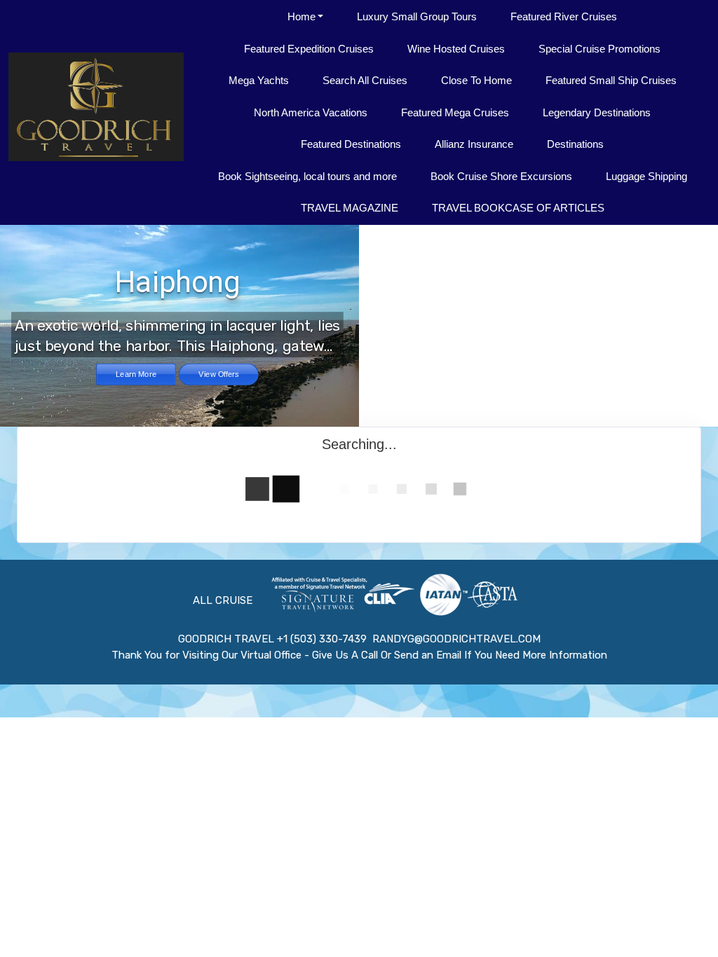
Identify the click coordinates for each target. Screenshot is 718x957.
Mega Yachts (259, 80)
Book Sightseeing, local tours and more (307, 176)
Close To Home (476, 80)
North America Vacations (310, 112)
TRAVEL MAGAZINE (349, 208)
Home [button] (301, 16)
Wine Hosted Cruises (456, 49)
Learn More (136, 373)
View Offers (218, 373)
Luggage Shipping (646, 176)
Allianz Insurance (474, 144)
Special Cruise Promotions (599, 49)
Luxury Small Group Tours (417, 16)
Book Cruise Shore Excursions (501, 176)
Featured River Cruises (563, 16)
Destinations (575, 144)
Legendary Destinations (597, 112)
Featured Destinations (351, 144)
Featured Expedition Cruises (309, 49)
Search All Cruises (365, 80)
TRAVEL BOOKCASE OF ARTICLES (518, 208)
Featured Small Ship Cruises (611, 80)
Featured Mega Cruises (455, 112)
